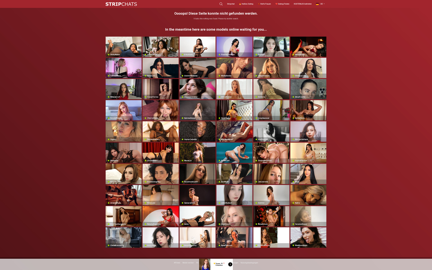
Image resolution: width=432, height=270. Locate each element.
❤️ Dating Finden (282, 4)
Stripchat (230, 4)
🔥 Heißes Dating (246, 4)
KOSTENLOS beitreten (303, 4)
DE (321, 4)
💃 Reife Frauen (264, 4)
